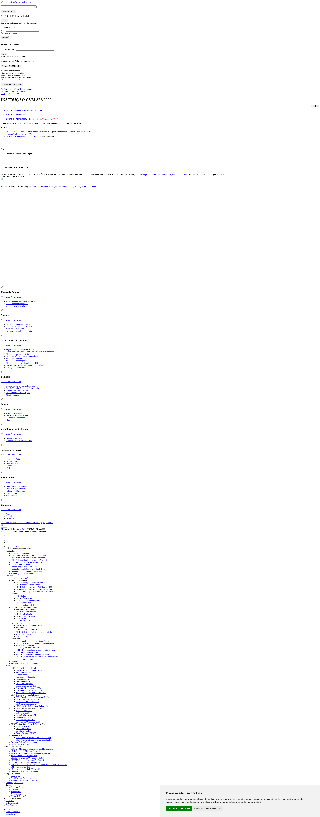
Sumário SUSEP (22, 726)
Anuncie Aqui (11, 516)
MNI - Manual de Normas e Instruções (26, 751)
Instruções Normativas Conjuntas (29, 690)
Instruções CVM (22, 713)
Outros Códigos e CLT (25, 605)
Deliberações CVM (23, 717)
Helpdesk (10, 466)
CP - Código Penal (23, 603)
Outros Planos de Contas (16, 306)
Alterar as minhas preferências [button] (207, 808)
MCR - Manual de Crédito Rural (24, 756)
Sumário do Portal (13, 459)
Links (8, 420)
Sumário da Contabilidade (21, 553)
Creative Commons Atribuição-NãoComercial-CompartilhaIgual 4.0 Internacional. (65, 186)
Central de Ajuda (12, 463)
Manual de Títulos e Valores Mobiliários (22, 356)
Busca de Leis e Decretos (26, 609)
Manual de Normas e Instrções (18, 354)
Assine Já (10, 514)
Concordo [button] (172, 808)
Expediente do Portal (14, 493)
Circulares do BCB (23, 679)
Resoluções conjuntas (24, 684)
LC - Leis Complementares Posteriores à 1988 (34, 589)
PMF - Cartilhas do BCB (21, 767)
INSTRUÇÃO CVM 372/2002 (13, 119)
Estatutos (14, 661)
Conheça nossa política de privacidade (16, 89)
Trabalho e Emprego (24, 634)
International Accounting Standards (20, 326)
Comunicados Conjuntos (26, 677)
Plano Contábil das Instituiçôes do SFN (21, 301)
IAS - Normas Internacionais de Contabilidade (29, 558)
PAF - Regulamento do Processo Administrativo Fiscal (37, 657)
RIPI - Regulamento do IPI (26, 645)
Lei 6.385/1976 (12, 132)
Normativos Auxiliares (15, 329)
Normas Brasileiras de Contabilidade (20, 324)
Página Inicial (11, 546)
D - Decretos (21, 618)
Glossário (10, 801)
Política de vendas (27, 523)
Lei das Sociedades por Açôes (18, 393)
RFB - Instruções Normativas (27, 699)
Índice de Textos (17, 787)
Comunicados (21, 675)
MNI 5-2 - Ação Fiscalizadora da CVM (21, 136)
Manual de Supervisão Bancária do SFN (22, 363)
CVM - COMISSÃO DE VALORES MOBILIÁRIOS (22, 110)
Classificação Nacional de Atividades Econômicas (25, 365)
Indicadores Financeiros (15, 418)
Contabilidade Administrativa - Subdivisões (28, 569)
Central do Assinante (14, 438)
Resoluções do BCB (24, 681)
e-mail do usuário (8, 27)
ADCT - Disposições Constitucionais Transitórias (35, 591)
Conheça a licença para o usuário (14, 91)
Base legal (38, 523)
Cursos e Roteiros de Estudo (17, 415)
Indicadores (10, 814)
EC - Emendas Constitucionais (28, 585)
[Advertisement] (11, 229)
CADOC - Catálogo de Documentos (25, 762)
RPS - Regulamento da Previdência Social (32, 654)
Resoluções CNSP (23, 729)
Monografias (16, 792)
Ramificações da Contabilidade (23, 573)
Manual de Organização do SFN (19, 361)
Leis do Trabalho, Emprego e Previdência (22, 388)
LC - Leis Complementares (26, 612)
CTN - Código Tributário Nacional (30, 600)
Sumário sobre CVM (24, 711)
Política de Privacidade (10, 523)
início (3, 94)
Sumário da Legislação (20, 578)
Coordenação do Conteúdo (16, 486)
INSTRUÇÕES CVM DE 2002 (13, 115)
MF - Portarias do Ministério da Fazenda (32, 706)
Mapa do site (48, 523)
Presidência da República (21, 778)
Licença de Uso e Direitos (16, 489)
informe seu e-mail (8, 49)
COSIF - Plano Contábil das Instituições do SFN (30, 560)
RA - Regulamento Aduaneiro (28, 648)
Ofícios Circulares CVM (25, 720)
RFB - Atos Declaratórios (26, 704)
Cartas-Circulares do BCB (26, 686)
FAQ (8, 468)
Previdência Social (23, 636)
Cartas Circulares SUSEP (26, 733)
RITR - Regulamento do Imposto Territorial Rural (35, 650)
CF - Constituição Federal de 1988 (29, 582)
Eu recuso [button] (185, 808)
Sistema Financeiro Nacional (17, 390)
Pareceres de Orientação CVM (28, 722)
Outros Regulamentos (24, 659)
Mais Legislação (12, 395)
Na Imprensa (16, 794)
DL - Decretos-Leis (23, 621)
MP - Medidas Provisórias (26, 616)
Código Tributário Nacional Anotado (20, 386)
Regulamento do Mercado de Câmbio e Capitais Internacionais (30, 352)
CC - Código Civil (23, 596)
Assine (8, 12)
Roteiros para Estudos (14, 783)
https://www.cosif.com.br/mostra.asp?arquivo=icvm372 (165, 174)
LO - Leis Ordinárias (24, 614)
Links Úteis (15, 776)
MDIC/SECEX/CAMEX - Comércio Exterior (34, 632)
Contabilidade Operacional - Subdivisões (27, 571)
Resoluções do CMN (24, 672)
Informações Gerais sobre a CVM (19, 134)
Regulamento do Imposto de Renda (20, 349)
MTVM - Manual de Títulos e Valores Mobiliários (30, 753)
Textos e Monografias (14, 413)
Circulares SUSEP (23, 731)
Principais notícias (13, 812)
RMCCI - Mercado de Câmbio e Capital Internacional (37, 643)
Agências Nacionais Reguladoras (24, 780)
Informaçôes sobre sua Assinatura (19, 441)
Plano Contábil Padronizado (17, 304)
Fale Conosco (11, 495)
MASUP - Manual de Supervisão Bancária (28, 760)
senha (3, 30)
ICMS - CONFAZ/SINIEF (26, 630)
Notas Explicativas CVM (26, 715)
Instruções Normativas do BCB (28, 688)
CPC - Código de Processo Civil (29, 598)
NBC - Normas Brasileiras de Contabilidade (28, 555)
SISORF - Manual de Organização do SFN (28, 758)
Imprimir (315, 106)
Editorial (14, 789)
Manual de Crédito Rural (16, 358)
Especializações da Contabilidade (24, 567)
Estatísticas (10, 518)
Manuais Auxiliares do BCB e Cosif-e (31, 693)
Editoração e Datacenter (15, 491)
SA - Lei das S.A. (23, 627)
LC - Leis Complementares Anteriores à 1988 (34, 587)
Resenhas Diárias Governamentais (19, 331)
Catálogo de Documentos (16, 367)
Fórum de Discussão (19, 796)
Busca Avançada (12, 461)
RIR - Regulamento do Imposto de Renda (32, 641)
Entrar (4, 20)
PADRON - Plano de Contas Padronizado (27, 562)
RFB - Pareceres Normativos (27, 702)
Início (8, 809)
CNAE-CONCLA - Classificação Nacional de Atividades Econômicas (39, 765)
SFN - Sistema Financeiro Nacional (30, 625)
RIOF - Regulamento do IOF (27, 652)
